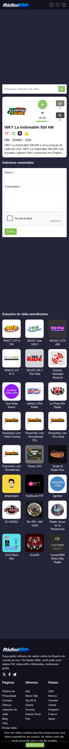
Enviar (10, 231)
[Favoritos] (57, 4)
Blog (5, 718)
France (52, 714)
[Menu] (63, 4)
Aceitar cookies (35, 745)
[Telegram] (14, 673)
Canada (53, 700)
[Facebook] (10, 673)
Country (30, 709)
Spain (51, 718)
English (17, 139)
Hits (7, 139)
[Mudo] (42, 113)
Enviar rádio (9, 727)
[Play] (42, 105)
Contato (7, 700)
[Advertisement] (34, 47)
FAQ (5, 723)
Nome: (10, 172)
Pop (27, 718)
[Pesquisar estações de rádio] (61, 89)
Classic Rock (33, 714)
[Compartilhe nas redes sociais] (21, 133)
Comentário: (13, 186)
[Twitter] (5, 673)
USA (28, 139)
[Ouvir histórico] (50, 4)
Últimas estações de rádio (9, 709)
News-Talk (31, 695)
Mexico (52, 695)
